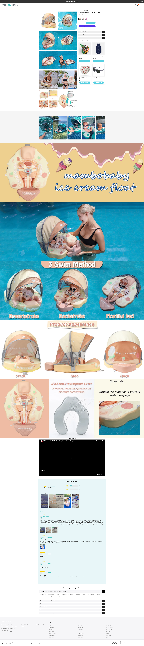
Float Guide (108, 625)
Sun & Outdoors (70, 5)
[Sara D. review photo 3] (55, 530)
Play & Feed (85, 5)
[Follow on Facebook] (2, 631)
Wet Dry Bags (52, 635)
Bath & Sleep (77, 5)
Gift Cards (108, 635)
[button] (81, 10)
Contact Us (80, 627)
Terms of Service (81, 637)
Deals (50, 625)
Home (51, 5)
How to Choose (109, 627)
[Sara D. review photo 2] (48, 530)
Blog (107, 637)
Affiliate (108, 631)
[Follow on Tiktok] (14, 631)
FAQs (107, 633)
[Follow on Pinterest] (8, 631)
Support (91, 5)
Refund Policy (81, 633)
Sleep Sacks (51, 637)
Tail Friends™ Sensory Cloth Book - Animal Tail (84, 57)
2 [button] (70, 581)
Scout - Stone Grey (97, 77)
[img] (42, 514)
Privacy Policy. (56, 643)
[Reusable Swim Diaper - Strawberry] (84, 70)
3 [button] (72, 581)
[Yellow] (79, 19)
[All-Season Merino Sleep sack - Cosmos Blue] (98, 48)
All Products (109, 629)
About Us (80, 625)
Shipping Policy (81, 631)
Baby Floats (51, 627)
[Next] (103, 128)
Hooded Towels (52, 633)
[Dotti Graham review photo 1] (42, 546)
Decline (136, 642)
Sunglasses (51, 631)
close (2, 1)
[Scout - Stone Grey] (98, 70)
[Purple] (86, 19)
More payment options (87, 28)
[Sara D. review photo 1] (42, 530)
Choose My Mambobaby (59, 5)
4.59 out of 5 (52, 486)
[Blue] (83, 19)
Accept (125, 642)
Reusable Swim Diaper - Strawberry (84, 78)
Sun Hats (51, 629)
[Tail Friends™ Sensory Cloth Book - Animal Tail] (84, 48)
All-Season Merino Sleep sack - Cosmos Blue (98, 57)
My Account (80, 629)
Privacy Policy (81, 635)
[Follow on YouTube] (11, 631)
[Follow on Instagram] (5, 631)
